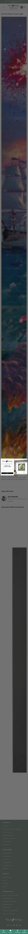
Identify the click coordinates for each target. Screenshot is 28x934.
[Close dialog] (26, 459)
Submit (7, 473)
